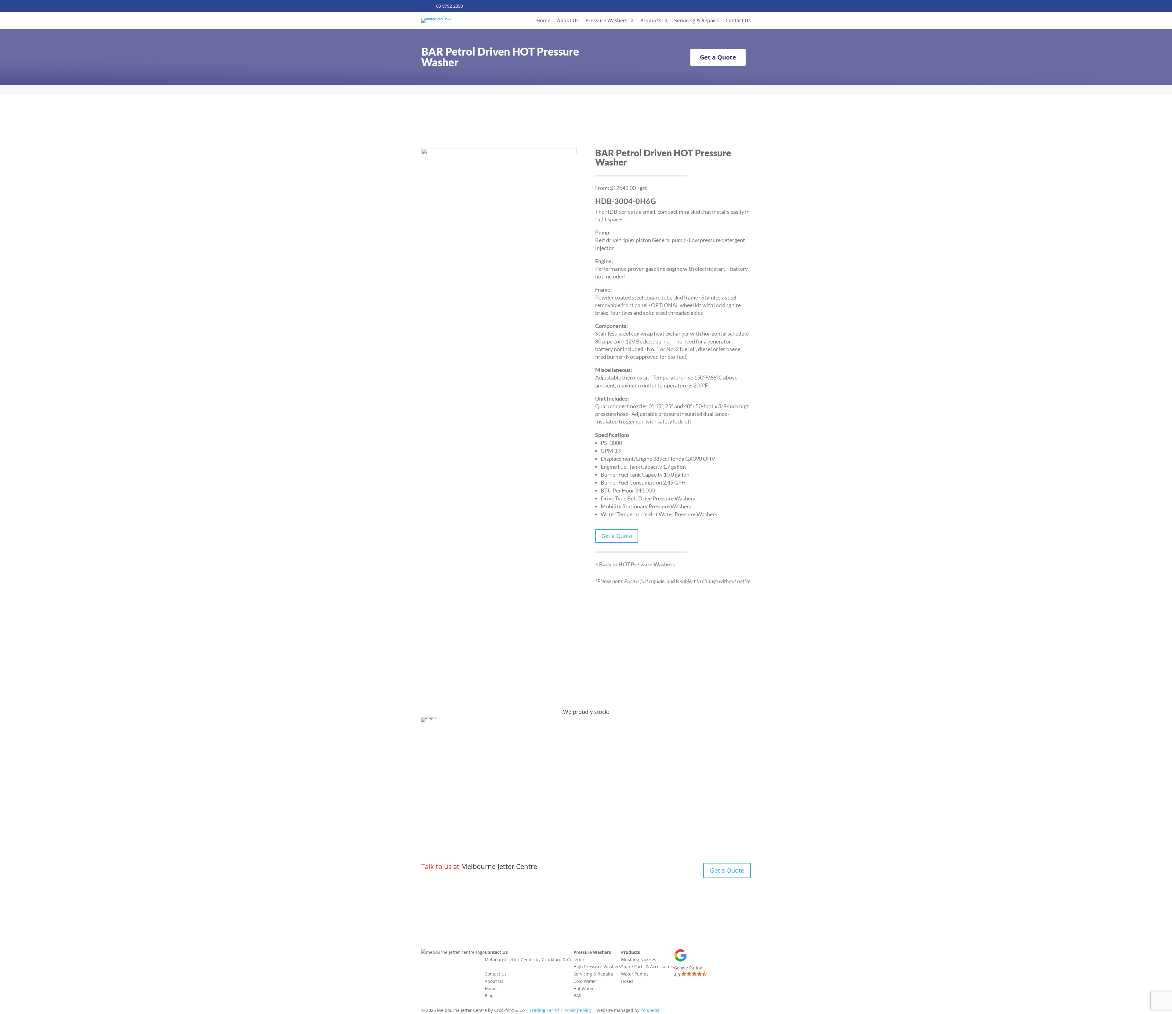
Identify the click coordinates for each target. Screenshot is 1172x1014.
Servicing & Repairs (696, 21)
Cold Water (584, 981)
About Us (568, 21)
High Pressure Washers (597, 966)
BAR (577, 995)
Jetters (580, 959)
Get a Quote (718, 57)
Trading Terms (544, 1010)
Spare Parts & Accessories (647, 966)
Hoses (627, 981)
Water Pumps (635, 974)
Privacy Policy (577, 1010)
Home (543, 21)
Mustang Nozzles (638, 959)
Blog (489, 995)
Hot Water (583, 988)
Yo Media (650, 1010)
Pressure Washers (606, 21)
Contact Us (738, 21)
